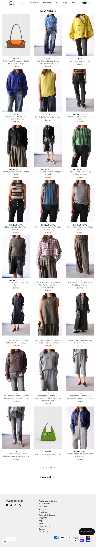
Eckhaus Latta (80, 114)
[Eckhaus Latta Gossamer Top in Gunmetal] (80, 201)
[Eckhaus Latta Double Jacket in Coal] (16, 146)
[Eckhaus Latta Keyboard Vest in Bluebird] (48, 201)
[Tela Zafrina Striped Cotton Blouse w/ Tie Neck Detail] (48, 35)
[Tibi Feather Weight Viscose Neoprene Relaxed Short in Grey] (80, 370)
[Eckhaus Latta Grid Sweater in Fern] (16, 256)
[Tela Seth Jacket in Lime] (80, 35)
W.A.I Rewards (44, 504)
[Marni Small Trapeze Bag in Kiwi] (48, 428)
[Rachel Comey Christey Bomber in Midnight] (80, 428)
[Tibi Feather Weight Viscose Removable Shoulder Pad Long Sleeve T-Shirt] (48, 370)
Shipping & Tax (44, 518)
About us (42, 509)
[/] (11, 3)
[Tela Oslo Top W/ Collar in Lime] (48, 90)
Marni (16, 59)
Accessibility (43, 532)
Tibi (48, 280)
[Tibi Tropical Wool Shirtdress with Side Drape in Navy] (16, 314)
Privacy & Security (45, 526)
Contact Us (43, 506)
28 (51, 467)
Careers (42, 529)
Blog (40, 520)
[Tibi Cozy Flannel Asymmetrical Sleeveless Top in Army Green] (48, 314)
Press (41, 523)
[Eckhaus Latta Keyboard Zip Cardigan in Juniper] (80, 146)
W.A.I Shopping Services (48, 501)
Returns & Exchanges (47, 515)
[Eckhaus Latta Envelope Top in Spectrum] (16, 201)
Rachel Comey (80, 451)
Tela (48, 59)
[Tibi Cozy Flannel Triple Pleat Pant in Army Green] (80, 256)
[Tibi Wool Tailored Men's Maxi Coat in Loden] (80, 314)
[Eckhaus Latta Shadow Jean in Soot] (80, 90)
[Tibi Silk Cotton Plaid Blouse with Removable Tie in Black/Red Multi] (48, 256)
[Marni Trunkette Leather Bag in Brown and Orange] (16, 35)
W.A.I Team (43, 512)
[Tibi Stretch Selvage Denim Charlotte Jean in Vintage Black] (16, 428)
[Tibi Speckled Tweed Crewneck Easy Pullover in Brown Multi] (16, 370)
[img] (7, 505)
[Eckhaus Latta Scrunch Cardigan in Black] (48, 146)
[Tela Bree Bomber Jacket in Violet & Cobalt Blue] (16, 90)
